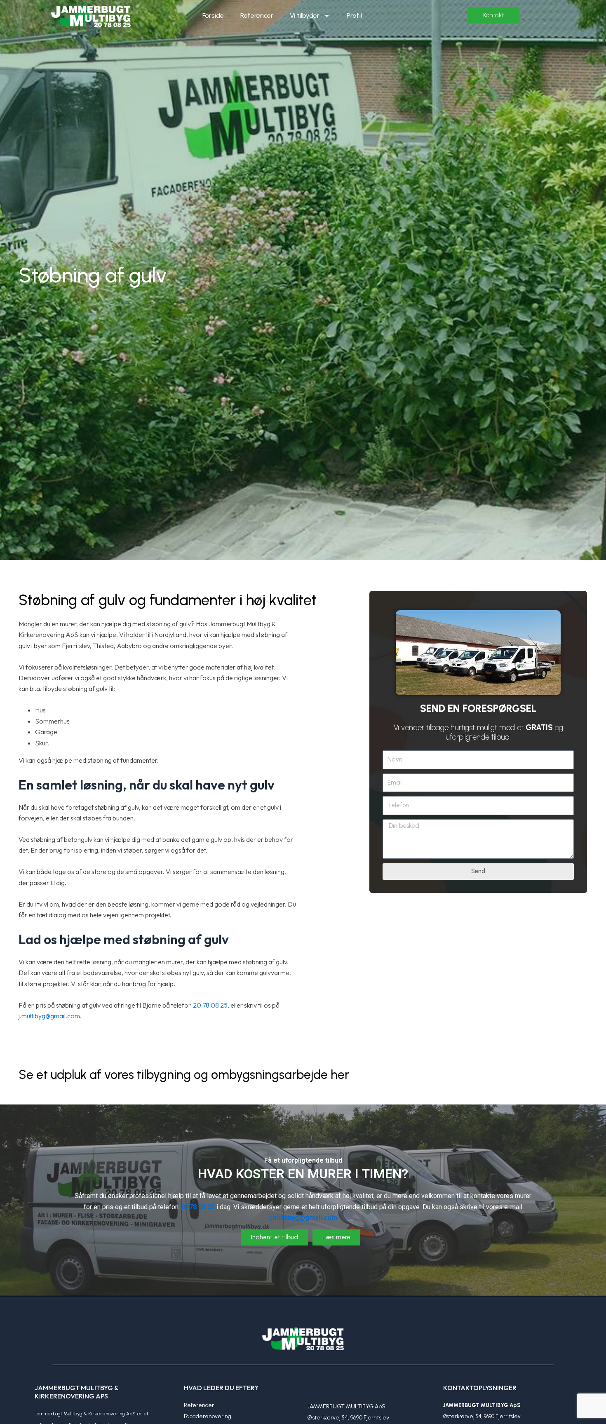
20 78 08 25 (210, 1005)
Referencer (256, 15)
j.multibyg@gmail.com (49, 1016)
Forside (213, 15)
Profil (354, 15)
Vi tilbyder (304, 15)
